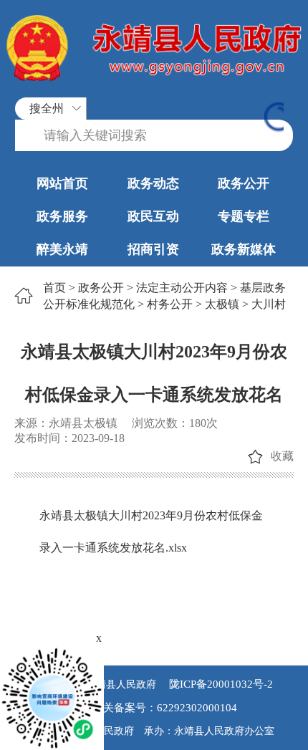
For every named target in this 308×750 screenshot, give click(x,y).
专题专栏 (243, 216)
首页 (54, 288)
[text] (154, 136)
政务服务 (62, 216)
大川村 (268, 304)
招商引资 (153, 249)
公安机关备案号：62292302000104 (154, 707)
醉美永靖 (62, 249)
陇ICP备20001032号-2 (219, 684)
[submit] (274, 118)
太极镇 (222, 304)
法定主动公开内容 (182, 288)
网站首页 (62, 183)
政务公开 (243, 183)
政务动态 (153, 183)
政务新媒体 (243, 249)
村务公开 (170, 304)
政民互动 (153, 216)
